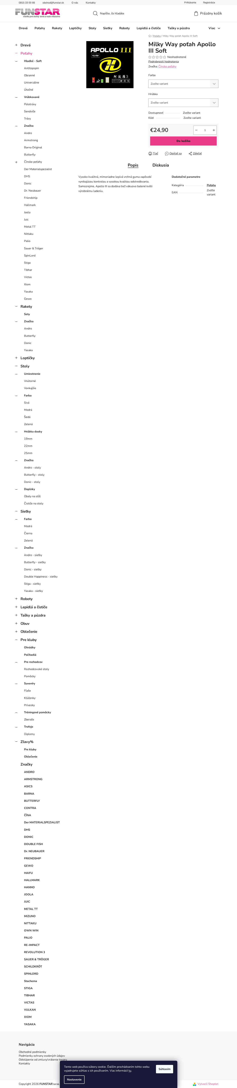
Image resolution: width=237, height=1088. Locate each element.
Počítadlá (30, 655)
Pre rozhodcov (33, 662)
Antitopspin (31, 68)
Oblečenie (29, 631)
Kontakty (91, 2)
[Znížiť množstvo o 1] (196, 130)
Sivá (26, 403)
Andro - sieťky (33, 555)
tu (130, 1071)
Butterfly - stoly (34, 475)
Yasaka (28, 292)
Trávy (27, 119)
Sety (27, 314)
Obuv (25, 623)
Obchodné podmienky (32, 1052)
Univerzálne (31, 82)
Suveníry (29, 683)
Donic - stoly (32, 482)
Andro (28, 133)
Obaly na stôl (32, 496)
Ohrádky (29, 647)
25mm (28, 453)
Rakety (26, 306)
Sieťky (26, 511)
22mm (28, 446)
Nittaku (28, 234)
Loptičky (28, 357)
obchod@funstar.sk (53, 2)
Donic (27, 183)
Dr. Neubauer (32, 191)
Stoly (25, 366)
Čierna (28, 533)
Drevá (26, 45)
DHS (27, 176)
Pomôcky (29, 676)
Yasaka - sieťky (33, 591)
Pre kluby (29, 639)
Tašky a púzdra (33, 615)
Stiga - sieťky (32, 584)
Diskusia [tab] (160, 165)
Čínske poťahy (33, 162)
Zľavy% (27, 741)
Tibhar (28, 270)
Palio (27, 241)
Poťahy (26, 53)
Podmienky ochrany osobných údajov (42, 1056)
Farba (28, 395)
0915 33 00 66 (27, 2)
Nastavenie (74, 1080)
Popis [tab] (133, 165)
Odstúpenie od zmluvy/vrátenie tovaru (43, 1060)
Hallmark (30, 205)
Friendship (30, 198)
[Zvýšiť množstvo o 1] (213, 130)
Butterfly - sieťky (35, 562)
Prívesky (29, 705)
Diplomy (29, 734)
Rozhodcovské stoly (36, 669)
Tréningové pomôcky (37, 712)
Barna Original (33, 147)
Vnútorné (30, 381)
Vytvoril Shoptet (208, 1084)
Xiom (27, 284)
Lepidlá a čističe (34, 607)
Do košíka (183, 141)
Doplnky (29, 489)
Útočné (28, 90)
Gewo (28, 299)
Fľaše (27, 691)
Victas (28, 277)
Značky (26, 764)
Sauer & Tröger (33, 248)
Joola (27, 212)
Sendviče (29, 111)
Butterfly (29, 155)
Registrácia (209, 2)
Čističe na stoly (33, 503)
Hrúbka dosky (33, 432)
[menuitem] (23, 28)
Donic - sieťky (32, 569)
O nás (75, 2)
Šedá (27, 417)
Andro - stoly (32, 468)
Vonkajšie (30, 388)
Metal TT (30, 227)
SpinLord (29, 256)
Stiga (27, 263)
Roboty (27, 598)
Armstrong (31, 140)
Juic (26, 219)
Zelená (28, 424)
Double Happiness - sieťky (41, 577)
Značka (29, 126)
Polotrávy (30, 104)
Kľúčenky (29, 698)
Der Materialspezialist (38, 169)
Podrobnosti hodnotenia (163, 62)
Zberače (29, 719)
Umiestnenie (32, 374)
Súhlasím (165, 1069)
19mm (28, 439)
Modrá (28, 410)
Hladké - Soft (33, 61)
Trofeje (28, 727)
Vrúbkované (31, 97)
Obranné (29, 75)
